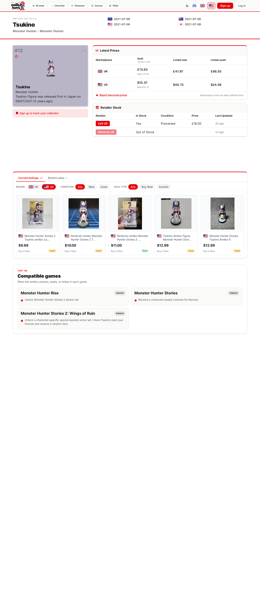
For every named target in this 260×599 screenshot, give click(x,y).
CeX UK (103, 123)
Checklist (59, 5)
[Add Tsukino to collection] (83, 50)
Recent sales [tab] (57, 177)
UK (106, 71)
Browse (40, 5)
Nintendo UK (106, 132)
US (106, 84)
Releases (80, 5)
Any (80, 186)
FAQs (115, 5)
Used (103, 186)
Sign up (225, 5)
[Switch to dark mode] (187, 5)
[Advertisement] (169, 148)
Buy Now (147, 186)
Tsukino (23, 87)
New (91, 186)
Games (98, 5)
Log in (242, 5)
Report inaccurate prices (113, 95)
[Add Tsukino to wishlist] (16, 56)
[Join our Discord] (194, 5)
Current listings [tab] (30, 177)
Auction (163, 186)
